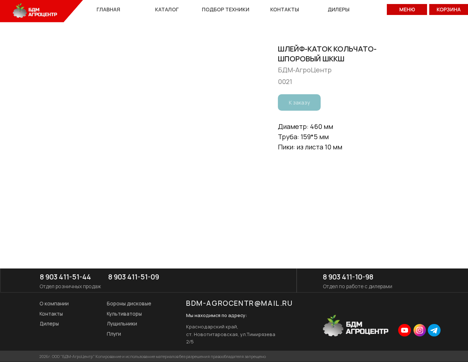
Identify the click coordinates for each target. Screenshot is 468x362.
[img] (404, 330)
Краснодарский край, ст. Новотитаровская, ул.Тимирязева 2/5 (230, 334)
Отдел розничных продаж (70, 286)
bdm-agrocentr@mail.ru (239, 303)
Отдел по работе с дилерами (357, 286)
